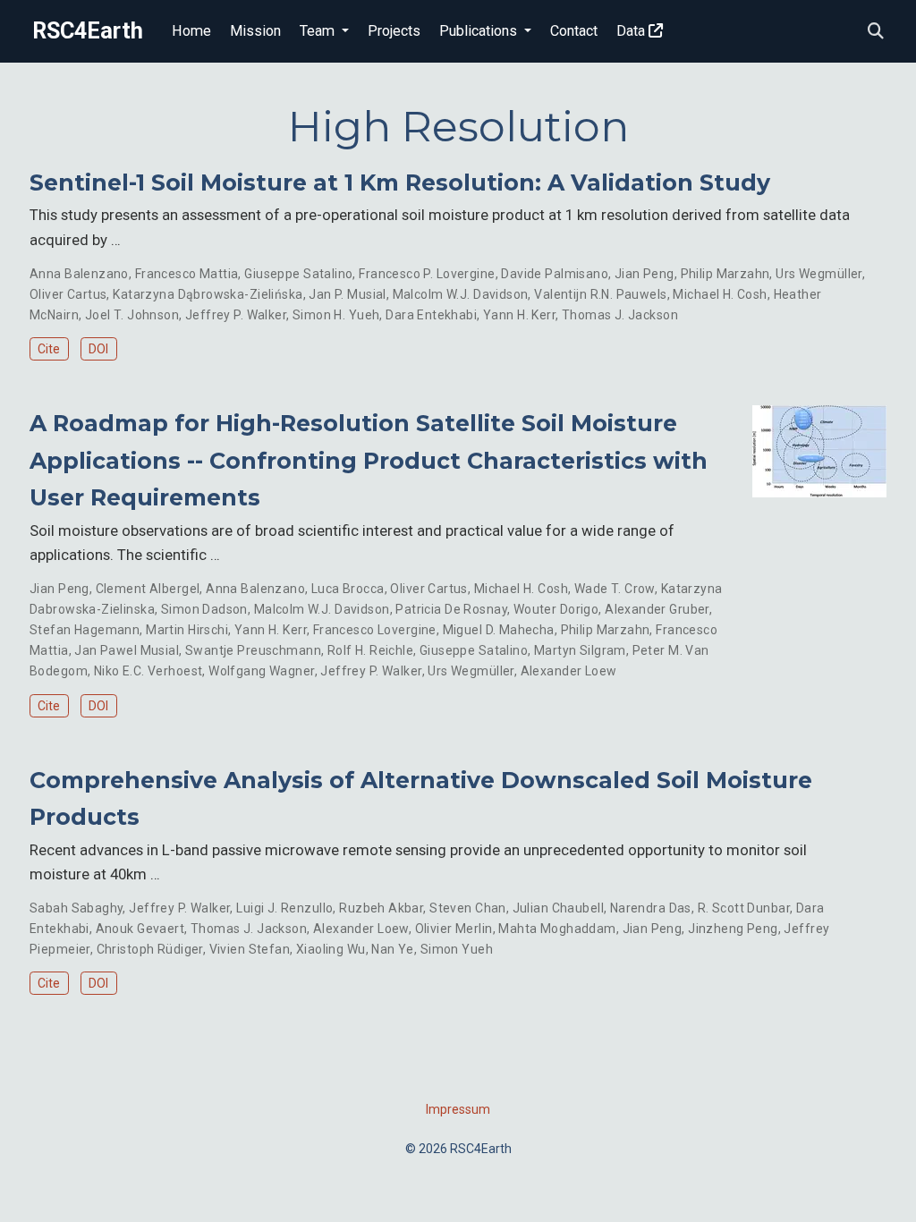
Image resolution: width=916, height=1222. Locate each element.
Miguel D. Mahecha (499, 630)
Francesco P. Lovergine (427, 274)
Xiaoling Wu (331, 949)
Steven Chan (467, 908)
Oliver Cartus (68, 294)
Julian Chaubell (558, 908)
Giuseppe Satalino (298, 274)
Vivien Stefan (249, 949)
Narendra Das (650, 908)
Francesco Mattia (187, 274)
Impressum (458, 1109)
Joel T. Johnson (132, 315)
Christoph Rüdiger (150, 949)
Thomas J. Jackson (620, 315)
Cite (49, 349)
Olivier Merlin (454, 928)
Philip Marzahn (725, 274)
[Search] (876, 31)
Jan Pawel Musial (126, 650)
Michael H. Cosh (720, 294)
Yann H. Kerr (519, 315)
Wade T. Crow (614, 588)
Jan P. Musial (347, 294)
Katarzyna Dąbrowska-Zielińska (207, 294)
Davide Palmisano (554, 274)
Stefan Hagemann (85, 630)
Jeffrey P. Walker (235, 315)
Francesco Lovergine (375, 630)
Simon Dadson (204, 609)
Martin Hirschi (187, 630)
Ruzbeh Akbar (381, 908)
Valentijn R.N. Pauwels (600, 294)
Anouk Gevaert (140, 928)
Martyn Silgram (580, 650)
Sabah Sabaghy (76, 908)
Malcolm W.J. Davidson (461, 294)
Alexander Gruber (657, 609)
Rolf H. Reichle (370, 650)
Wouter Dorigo (555, 609)
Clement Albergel (148, 588)
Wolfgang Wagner (261, 671)
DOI (98, 349)
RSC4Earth (87, 31)
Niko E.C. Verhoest (148, 671)
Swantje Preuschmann (253, 650)
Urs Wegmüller (818, 274)
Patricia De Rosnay (451, 609)
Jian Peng (644, 274)
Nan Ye (392, 949)
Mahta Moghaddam (556, 928)
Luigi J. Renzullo (284, 908)
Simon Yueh (456, 949)
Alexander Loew (569, 671)
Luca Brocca (348, 588)
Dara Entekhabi (431, 315)
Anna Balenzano (79, 274)
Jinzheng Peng (732, 928)
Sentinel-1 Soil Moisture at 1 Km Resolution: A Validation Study (400, 182)
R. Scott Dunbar (744, 908)
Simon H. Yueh (336, 315)
